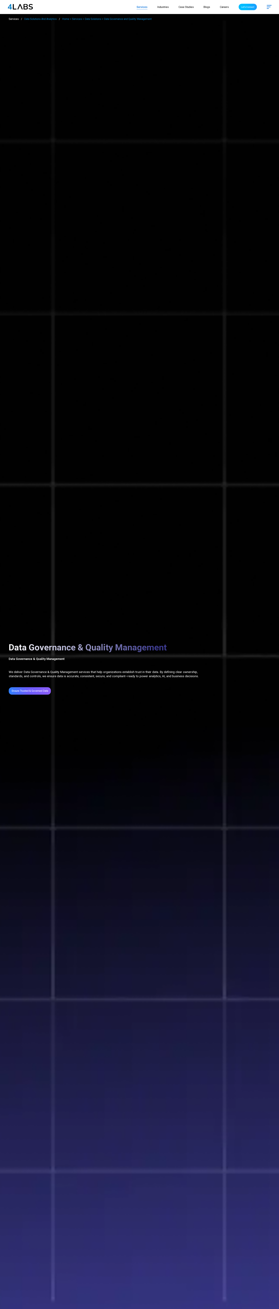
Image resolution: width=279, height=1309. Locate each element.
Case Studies (186, 7)
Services (142, 7)
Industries (163, 7)
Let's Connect (247, 7)
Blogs (206, 7)
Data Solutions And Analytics (40, 19)
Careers (224, 7)
